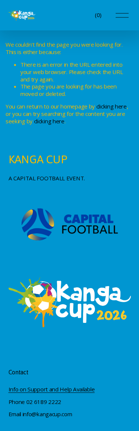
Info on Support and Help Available (52, 389)
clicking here (111, 106)
